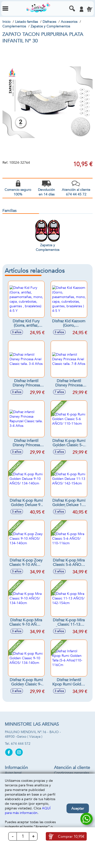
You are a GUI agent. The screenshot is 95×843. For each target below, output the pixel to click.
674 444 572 (20, 743)
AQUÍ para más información (28, 810)
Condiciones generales (71, 773)
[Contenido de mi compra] (90, 9)
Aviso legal (13, 773)
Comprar (71, 836)
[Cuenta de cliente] (81, 9)
